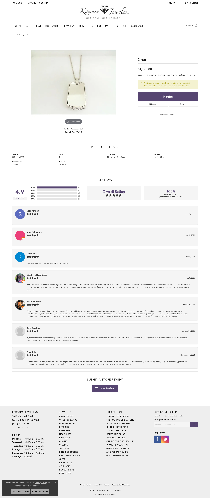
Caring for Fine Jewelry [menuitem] (120, 441)
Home (14, 35)
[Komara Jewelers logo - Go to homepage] (105, 12)
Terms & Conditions (101, 485)
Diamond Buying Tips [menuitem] (118, 423)
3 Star (33, 193)
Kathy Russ (32, 253)
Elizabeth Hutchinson (37, 274)
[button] (17, 3)
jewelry (21, 35)
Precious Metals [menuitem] (115, 437)
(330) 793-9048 (73, 131)
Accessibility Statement (121, 485)
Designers (86, 26)
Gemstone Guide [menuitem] (115, 434)
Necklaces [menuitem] (65, 434)
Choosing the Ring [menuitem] (117, 427)
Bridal (17, 26)
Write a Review (105, 388)
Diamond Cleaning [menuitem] (117, 444)
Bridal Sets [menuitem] (65, 462)
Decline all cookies (20, 491)
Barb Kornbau (33, 327)
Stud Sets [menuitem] (64, 466)
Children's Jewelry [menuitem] (70, 455)
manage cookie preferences (27, 486)
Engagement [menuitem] (66, 416)
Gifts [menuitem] (62, 459)
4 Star (33, 190)
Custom (102, 26)
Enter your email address (166, 419)
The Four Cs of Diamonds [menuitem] (121, 419)
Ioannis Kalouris (34, 232)
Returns (183, 104)
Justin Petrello (34, 301)
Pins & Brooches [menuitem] (68, 452)
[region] (73, 82)
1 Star (33, 199)
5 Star (33, 187)
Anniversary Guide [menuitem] (117, 452)
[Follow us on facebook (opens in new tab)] (157, 439)
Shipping (152, 104)
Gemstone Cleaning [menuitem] (117, 448)
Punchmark (109, 494)
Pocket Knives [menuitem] (67, 469)
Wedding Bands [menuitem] (68, 419)
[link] (37, 3)
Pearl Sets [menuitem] (65, 473)
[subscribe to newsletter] (194, 424)
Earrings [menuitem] (64, 427)
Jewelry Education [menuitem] (117, 416)
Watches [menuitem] (64, 448)
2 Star (33, 196)
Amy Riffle (31, 351)
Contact (137, 26)
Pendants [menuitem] (64, 430)
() (79, 187)
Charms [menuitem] (63, 444)
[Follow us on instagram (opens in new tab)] (165, 439)
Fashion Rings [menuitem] (67, 423)
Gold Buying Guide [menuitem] (117, 455)
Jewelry (69, 26)
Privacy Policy (85, 485)
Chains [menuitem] (63, 441)
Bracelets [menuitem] (65, 437)
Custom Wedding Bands (42, 26)
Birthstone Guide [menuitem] (116, 430)
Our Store (119, 26)
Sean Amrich (33, 210)
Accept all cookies (40, 491)
